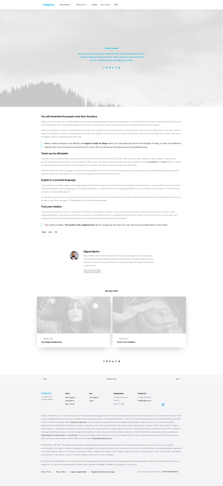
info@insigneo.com (144, 401)
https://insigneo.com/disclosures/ (53, 435)
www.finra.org (72, 435)
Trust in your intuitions (126, 342)
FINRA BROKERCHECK (170, 472)
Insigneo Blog (112, 379)
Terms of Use (46, 472)
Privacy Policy (61, 472)
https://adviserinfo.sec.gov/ (102, 438)
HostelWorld (153, 162)
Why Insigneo (64, 5)
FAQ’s (116, 5)
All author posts (92, 271)
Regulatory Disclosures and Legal (103, 472)
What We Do (69, 401)
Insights (94, 5)
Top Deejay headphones (51, 342)
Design (44, 232)
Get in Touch (105, 5)
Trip (56, 232)
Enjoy (50, 232)
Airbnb (164, 162)
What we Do (80, 5)
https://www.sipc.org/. (78, 422)
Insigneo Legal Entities (78, 472)
